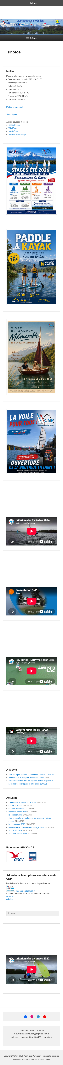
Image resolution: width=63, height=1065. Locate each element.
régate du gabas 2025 (17, 812)
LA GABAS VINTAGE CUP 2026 (22, 802)
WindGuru (12, 128)
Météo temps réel (14, 107)
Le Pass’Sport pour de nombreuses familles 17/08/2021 (32, 774)
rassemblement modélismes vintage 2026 (26, 827)
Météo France (14, 125)
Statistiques (11, 114)
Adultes (9, 898)
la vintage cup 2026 (16, 824)
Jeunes (9, 896)
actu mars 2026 (15, 830)
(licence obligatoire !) (25, 890)
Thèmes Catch (43, 1060)
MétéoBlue (13, 131)
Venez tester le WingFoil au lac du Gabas (26, 778)
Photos (14, 52)
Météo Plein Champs (17, 134)
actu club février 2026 (17, 833)
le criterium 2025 (15, 815)
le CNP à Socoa (15, 805)
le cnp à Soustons (16, 809)
